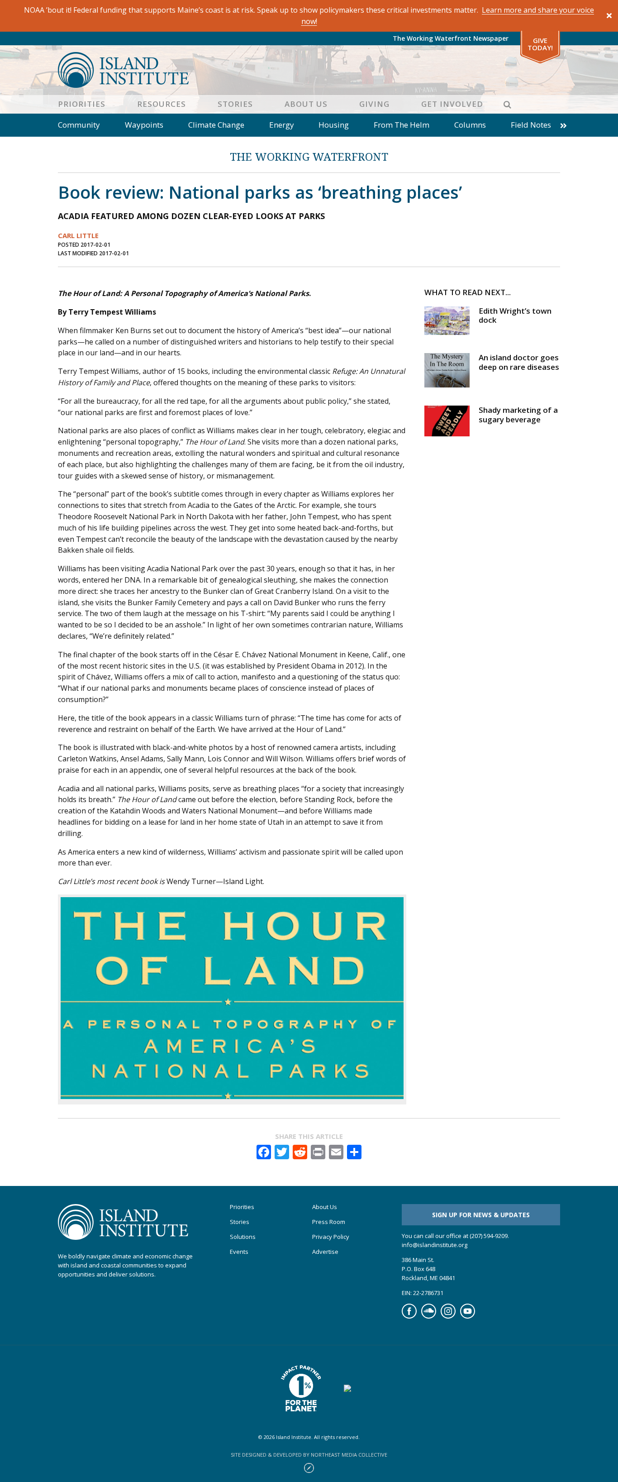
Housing (334, 125)
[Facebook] (409, 1316)
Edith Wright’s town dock (515, 315)
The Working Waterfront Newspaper (451, 38)
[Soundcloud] (428, 1316)
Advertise (325, 1252)
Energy (281, 125)
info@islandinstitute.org (434, 1245)
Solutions (243, 1237)
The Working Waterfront (309, 156)
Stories (235, 104)
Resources (161, 104)
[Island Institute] (309, 70)
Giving (374, 104)
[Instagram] (448, 1316)
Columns (470, 125)
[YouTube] (467, 1316)
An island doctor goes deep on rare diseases (519, 362)
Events (239, 1252)
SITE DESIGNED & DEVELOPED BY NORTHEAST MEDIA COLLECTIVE (309, 1454)
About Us (306, 104)
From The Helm (401, 125)
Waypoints (144, 125)
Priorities (81, 104)
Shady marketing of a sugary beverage (518, 414)
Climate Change (216, 125)
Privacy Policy (330, 1237)
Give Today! (540, 44)
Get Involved (452, 104)
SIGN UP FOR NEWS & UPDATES (481, 1214)
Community (79, 125)
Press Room (328, 1222)
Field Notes (531, 125)
